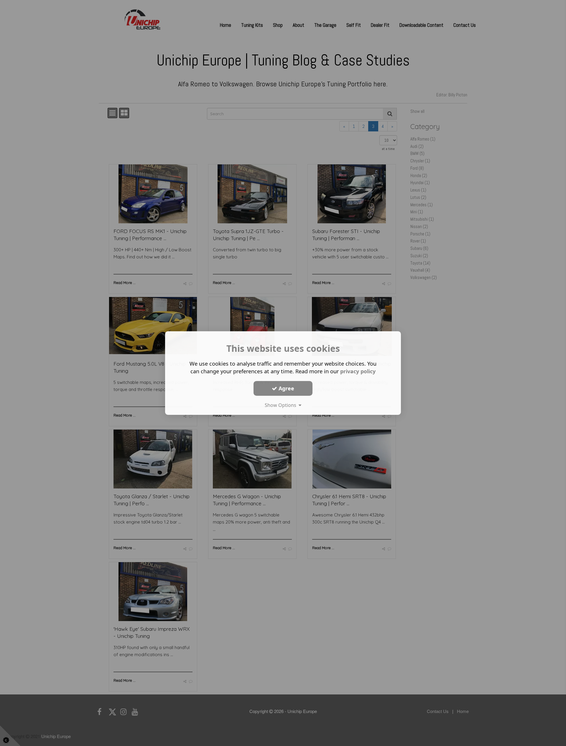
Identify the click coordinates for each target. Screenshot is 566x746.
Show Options (282, 405)
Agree (285, 388)
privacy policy (358, 371)
